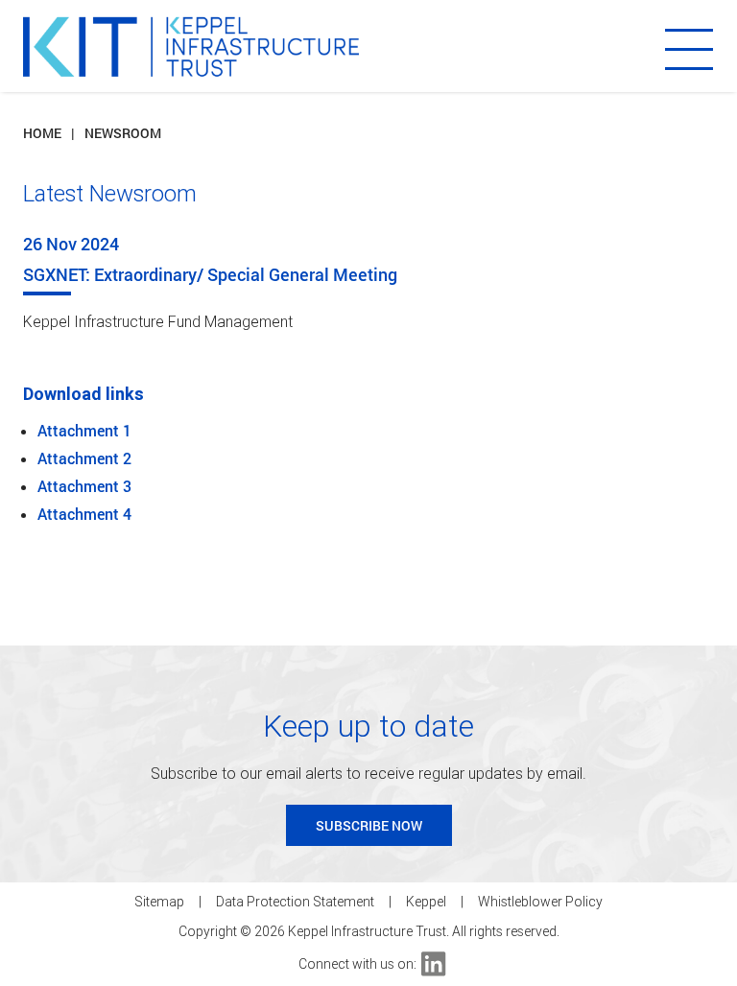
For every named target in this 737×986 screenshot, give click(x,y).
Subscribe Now (369, 825)
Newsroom (122, 133)
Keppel (426, 901)
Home (42, 133)
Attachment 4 (84, 514)
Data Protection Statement (295, 901)
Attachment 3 (84, 486)
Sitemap (159, 901)
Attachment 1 (84, 430)
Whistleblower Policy (540, 901)
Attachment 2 (84, 458)
